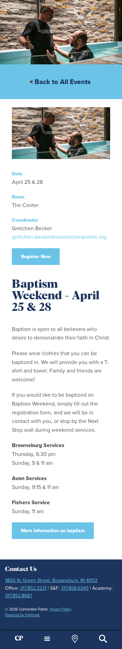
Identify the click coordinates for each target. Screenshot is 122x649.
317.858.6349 (74, 588)
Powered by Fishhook (22, 615)
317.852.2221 (33, 588)
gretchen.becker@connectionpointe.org (59, 236)
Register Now (35, 256)
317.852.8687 (18, 595)
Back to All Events (63, 82)
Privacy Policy (60, 609)
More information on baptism (53, 530)
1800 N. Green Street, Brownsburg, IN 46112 (51, 580)
